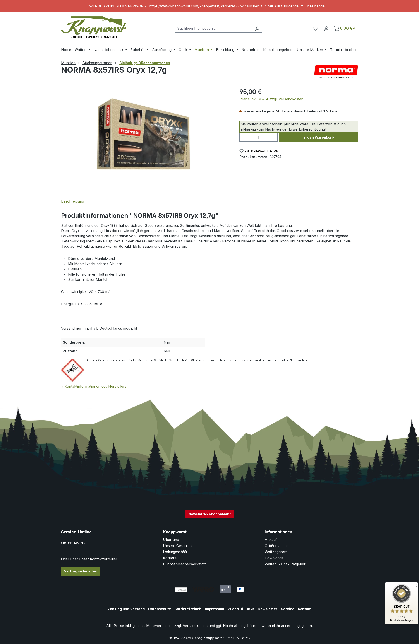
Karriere (170, 558)
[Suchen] (257, 28)
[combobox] (213, 28)
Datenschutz (159, 609)
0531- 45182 (73, 543)
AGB (250, 609)
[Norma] (336, 71)
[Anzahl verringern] (244, 137)
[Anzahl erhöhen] (273, 137)
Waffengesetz (276, 552)
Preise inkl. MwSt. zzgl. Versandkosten (271, 99)
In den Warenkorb (318, 137)
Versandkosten (195, 626)
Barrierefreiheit (188, 609)
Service (287, 609)
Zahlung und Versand (126, 609)
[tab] (72, 201)
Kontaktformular (103, 559)
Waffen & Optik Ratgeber (285, 564)
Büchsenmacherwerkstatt (184, 564)
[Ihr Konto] (326, 28)
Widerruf (235, 609)
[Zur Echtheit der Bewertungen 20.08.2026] (401, 623)
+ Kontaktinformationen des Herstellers (93, 386)
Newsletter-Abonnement (209, 514)
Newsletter (267, 609)
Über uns (171, 539)
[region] (209, 6)
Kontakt (305, 609)
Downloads (274, 558)
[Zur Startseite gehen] (94, 27)
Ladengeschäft (175, 552)
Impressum (214, 609)
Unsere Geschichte (179, 545)
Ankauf (271, 539)
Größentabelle (276, 545)
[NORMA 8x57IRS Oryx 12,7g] (145, 134)
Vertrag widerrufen (80, 571)
